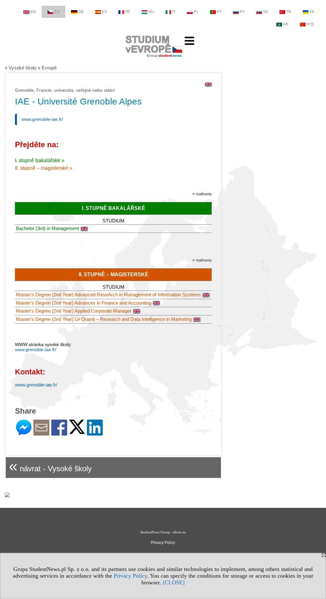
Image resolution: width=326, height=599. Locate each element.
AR (285, 24)
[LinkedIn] (95, 433)
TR (288, 12)
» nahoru (202, 193)
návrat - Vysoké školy (50, 466)
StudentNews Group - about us (163, 532)
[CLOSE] (174, 582)
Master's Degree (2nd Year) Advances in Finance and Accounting (83, 303)
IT (173, 12)
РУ (242, 12)
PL (196, 12)
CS (57, 12)
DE (81, 12)
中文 (310, 24)
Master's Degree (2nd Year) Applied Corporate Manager (73, 311)
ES (104, 12)
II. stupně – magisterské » (43, 168)
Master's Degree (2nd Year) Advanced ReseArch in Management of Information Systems (108, 294)
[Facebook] (59, 433)
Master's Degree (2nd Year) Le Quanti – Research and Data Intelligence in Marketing (104, 319)
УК (311, 12)
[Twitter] (77, 431)
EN (33, 12)
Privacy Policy (130, 576)
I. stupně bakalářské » (39, 160)
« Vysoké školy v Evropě (31, 67)
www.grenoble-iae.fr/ (42, 119)
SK (265, 12)
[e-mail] (41, 433)
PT (219, 12)
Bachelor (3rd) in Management (47, 228)
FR (127, 12)
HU (151, 12)
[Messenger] (24, 433)
